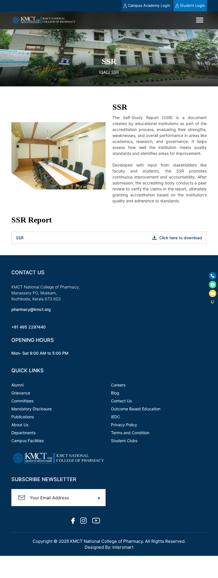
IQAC (104, 72)
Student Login (192, 5)
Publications (22, 416)
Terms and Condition (130, 432)
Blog (115, 392)
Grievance (20, 392)
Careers (118, 384)
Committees (22, 400)
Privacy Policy (124, 424)
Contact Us (121, 400)
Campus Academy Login (149, 5)
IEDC (115, 416)
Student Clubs (124, 440)
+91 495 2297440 (28, 327)
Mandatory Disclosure (31, 408)
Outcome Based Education (135, 408)
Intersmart (122, 547)
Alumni (17, 384)
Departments (23, 432)
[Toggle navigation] (200, 20)
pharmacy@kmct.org (31, 309)
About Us (19, 424)
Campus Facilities (27, 440)
